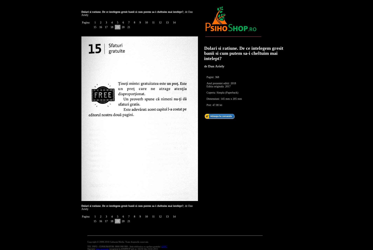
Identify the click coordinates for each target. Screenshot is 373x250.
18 (112, 27)
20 (123, 27)
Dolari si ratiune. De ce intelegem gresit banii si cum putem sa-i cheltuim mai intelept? (243, 53)
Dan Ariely (216, 66)
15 (95, 27)
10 (146, 22)
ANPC (164, 246)
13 (167, 22)
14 (174, 22)
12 (160, 22)
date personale (102, 249)
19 (117, 27)
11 (153, 22)
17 (106, 27)
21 (128, 27)
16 (100, 27)
